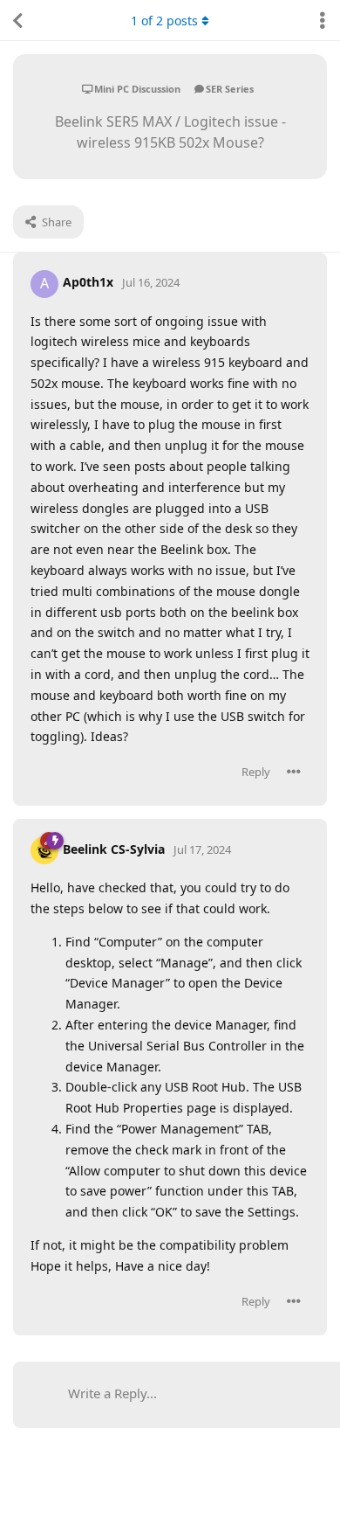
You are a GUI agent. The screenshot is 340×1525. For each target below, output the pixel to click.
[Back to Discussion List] (17, 20)
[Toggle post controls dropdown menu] (293, 771)
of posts (164, 20)
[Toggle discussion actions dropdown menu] (322, 20)
